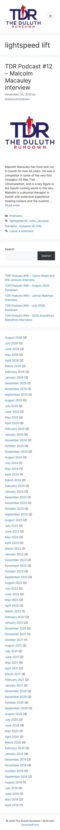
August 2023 (13, 520)
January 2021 (14, 685)
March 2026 (13, 366)
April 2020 (12, 736)
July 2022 (11, 588)
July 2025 (11, 406)
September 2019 (16, 776)
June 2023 (12, 531)
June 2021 (12, 657)
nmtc (32, 221)
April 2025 (12, 423)
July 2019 (11, 788)
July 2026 (11, 343)
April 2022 (12, 605)
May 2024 (11, 468)
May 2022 (11, 600)
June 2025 (12, 411)
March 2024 (13, 480)
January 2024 (14, 491)
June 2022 (12, 594)
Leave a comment (22, 231)
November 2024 (16, 440)
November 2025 (16, 389)
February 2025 (14, 429)
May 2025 (11, 417)
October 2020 (14, 702)
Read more (12, 205)
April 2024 (12, 474)
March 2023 (13, 548)
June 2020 (12, 725)
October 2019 (14, 771)
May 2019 (11, 799)
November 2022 (16, 565)
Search (9, 249)
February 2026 (15, 371)
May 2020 (11, 731)
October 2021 (14, 639)
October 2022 (14, 571)
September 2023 (16, 514)
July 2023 (11, 525)
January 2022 (14, 622)
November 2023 (16, 503)
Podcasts (16, 216)
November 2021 (15, 634)
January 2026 (14, 377)
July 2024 (11, 463)
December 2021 (15, 628)
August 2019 (13, 782)
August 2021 (13, 645)
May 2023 (11, 537)
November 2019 (15, 765)
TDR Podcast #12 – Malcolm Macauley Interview (28, 77)
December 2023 (16, 497)
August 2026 (13, 337)
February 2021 (14, 679)
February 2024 (15, 486)
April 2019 (11, 805)
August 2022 (13, 582)
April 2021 (11, 668)
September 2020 (16, 708)
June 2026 (12, 349)
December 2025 (15, 383)
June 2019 (12, 793)
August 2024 (13, 457)
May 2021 (11, 662)
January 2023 (14, 554)
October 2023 (14, 508)
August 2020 (13, 714)
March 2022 (13, 611)
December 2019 (15, 759)
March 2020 (13, 742)
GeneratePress (30, 824)
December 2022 (15, 560)
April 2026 (12, 360)
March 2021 (13, 674)
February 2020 (15, 748)
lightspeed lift (19, 221)
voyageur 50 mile (30, 226)
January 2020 (14, 754)
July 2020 (11, 719)
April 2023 (12, 543)
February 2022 (14, 617)
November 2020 (16, 697)
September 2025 (16, 394)
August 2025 (13, 400)
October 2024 (14, 446)
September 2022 (16, 577)
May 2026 (11, 354)
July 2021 (11, 651)
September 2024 (16, 451)
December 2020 (16, 691)
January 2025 (14, 434)
